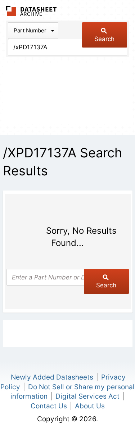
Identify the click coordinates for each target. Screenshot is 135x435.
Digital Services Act (87, 396)
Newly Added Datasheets (52, 377)
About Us (90, 406)
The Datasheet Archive (31, 11)
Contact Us (49, 406)
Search (104, 38)
